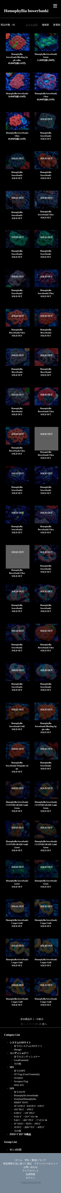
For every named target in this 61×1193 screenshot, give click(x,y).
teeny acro (19, 1085)
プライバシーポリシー (46, 1163)
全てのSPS (19, 1071)
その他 (17, 1063)
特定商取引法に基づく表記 (17, 1163)
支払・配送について (35, 1160)
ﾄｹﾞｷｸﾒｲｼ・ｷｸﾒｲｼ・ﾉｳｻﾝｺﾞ (27, 1124)
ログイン (30, 1178)
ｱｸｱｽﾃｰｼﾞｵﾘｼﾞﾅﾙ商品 (20, 1134)
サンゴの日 (16, 1149)
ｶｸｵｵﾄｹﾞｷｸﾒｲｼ (21, 1102)
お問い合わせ (30, 1167)
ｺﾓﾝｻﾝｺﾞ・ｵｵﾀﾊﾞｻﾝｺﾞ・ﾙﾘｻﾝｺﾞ (29, 1127)
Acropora (18, 1078)
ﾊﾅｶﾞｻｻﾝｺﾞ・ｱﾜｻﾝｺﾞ (24, 1109)
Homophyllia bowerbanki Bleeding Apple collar (17, 57)
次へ (44, 1024)
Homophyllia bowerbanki (17, 93)
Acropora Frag (21, 1081)
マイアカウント (30, 1170)
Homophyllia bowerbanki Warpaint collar (17, 766)
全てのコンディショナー (27, 1056)
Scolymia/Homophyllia (25, 1099)
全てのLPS (19, 1092)
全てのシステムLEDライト (28, 1046)
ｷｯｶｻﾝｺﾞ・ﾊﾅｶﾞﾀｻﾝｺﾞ (24, 1113)
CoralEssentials (21, 1060)
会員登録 (30, 1174)
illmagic (18, 1049)
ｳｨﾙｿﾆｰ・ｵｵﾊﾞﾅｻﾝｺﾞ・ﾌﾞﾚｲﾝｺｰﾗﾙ (30, 1120)
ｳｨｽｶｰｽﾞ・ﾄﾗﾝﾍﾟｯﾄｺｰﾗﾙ (26, 1116)
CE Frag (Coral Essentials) (27, 1074)
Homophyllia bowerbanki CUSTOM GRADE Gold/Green (17, 805)
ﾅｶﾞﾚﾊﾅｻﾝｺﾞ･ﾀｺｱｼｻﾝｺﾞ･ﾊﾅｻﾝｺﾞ (29, 1106)
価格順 (45, 25)
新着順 (56, 25)
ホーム (18, 1160)
